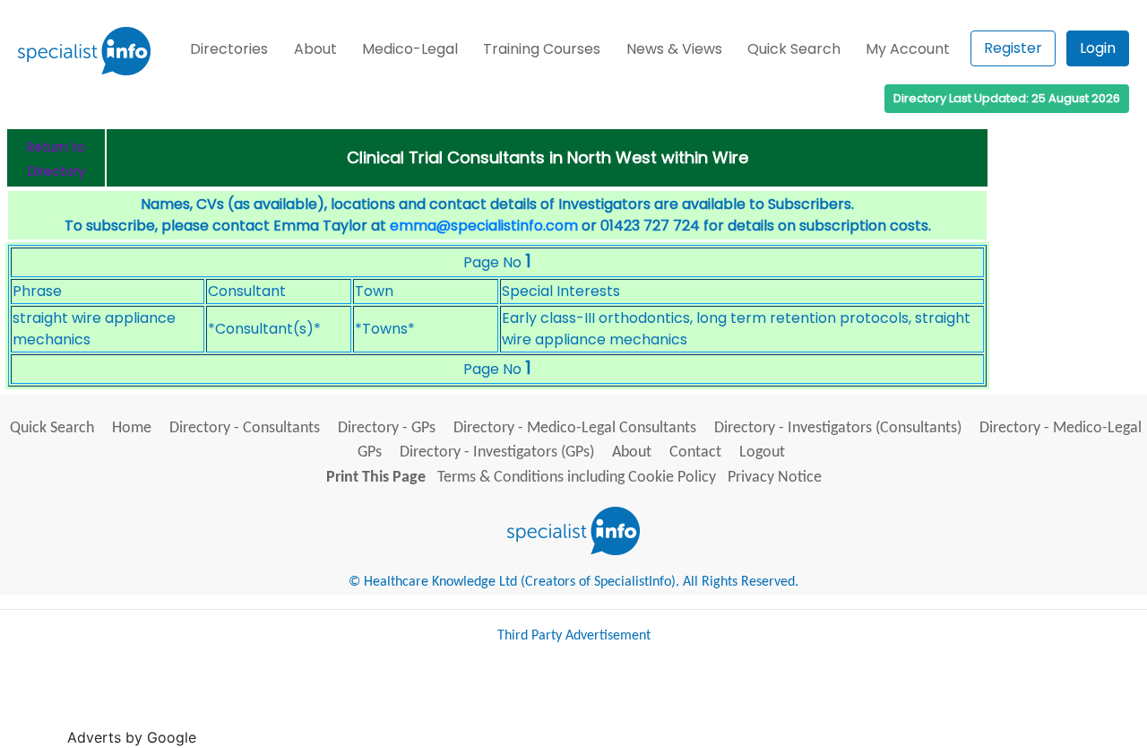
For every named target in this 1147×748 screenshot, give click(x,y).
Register (1013, 48)
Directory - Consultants (244, 428)
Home (131, 428)
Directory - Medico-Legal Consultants (574, 428)
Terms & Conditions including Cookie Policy (576, 477)
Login (1098, 48)
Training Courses (541, 49)
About (315, 49)
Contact (695, 452)
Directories (229, 49)
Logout (762, 452)
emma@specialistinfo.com (484, 225)
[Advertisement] (527, 702)
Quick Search (794, 49)
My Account (908, 49)
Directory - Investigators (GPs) (497, 452)
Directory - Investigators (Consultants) (838, 428)
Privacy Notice (775, 477)
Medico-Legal (410, 49)
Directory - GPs (387, 428)
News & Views (674, 49)
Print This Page (376, 477)
